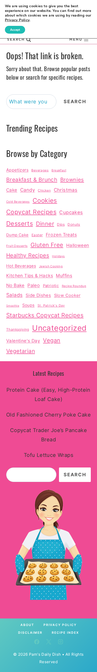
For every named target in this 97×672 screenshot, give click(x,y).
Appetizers (17, 169)
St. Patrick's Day (51, 305)
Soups (28, 305)
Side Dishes (38, 295)
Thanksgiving (17, 329)
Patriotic (51, 285)
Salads (14, 295)
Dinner (45, 223)
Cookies (45, 200)
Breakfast (58, 170)
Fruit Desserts (17, 246)
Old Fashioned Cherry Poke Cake (48, 415)
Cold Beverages (18, 201)
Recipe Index (65, 633)
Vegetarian (20, 351)
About (27, 625)
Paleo (33, 285)
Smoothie (12, 305)
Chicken (44, 190)
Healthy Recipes (27, 255)
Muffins (64, 275)
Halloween (77, 245)
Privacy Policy (60, 625)
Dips (61, 224)
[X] (48, 642)
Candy (27, 190)
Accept (15, 30)
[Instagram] (60, 642)
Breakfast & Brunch (31, 179)
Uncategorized (59, 328)
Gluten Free (47, 244)
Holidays (58, 256)
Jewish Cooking (51, 266)
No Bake (15, 285)
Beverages (40, 170)
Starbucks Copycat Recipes (45, 315)
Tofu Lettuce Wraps (48, 455)
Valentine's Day (23, 340)
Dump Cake (17, 234)
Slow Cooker (67, 295)
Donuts (74, 224)
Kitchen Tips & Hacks (29, 275)
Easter (37, 235)
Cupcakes (71, 212)
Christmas (66, 190)
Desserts (19, 223)
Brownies (72, 179)
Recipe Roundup (74, 286)
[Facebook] (37, 642)
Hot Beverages (21, 265)
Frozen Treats (61, 234)
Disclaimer (30, 633)
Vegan (51, 340)
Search (75, 101)
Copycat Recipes (31, 212)
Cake (11, 190)
